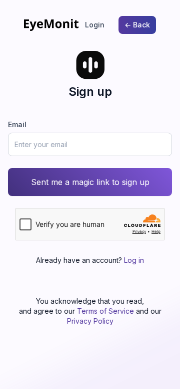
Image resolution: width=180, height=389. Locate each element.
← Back (137, 24)
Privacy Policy (90, 321)
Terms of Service (105, 311)
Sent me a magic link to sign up (90, 182)
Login (94, 24)
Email (17, 124)
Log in (134, 260)
